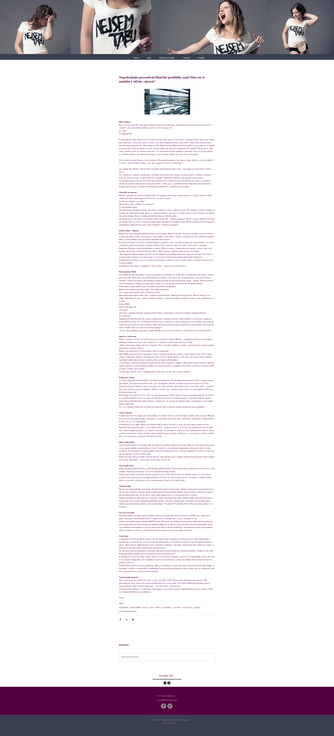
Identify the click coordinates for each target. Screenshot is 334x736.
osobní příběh (135, 607)
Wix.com (172, 722)
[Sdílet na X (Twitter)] (126, 619)
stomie (145, 607)
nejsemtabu (123, 607)
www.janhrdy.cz (168, 695)
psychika (196, 607)
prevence (177, 607)
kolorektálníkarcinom (127, 611)
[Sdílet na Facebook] (120, 619)
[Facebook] (168, 682)
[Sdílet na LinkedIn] (133, 619)
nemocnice (187, 607)
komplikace (167, 607)
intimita (158, 607)
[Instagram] (164, 682)
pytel (152, 607)
